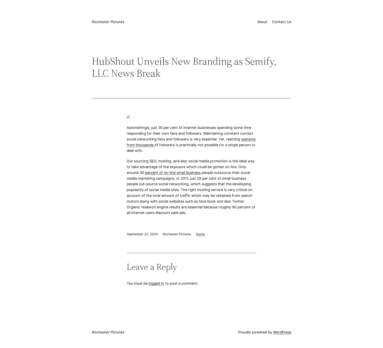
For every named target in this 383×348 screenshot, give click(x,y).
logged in (156, 283)
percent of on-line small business (173, 173)
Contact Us (281, 22)
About (262, 22)
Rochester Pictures (108, 22)
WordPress (282, 332)
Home (200, 234)
